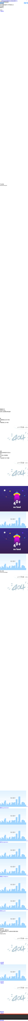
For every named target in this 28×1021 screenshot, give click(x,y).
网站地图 (2, 1020)
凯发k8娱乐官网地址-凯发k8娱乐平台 (9, 0)
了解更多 (2, 11)
